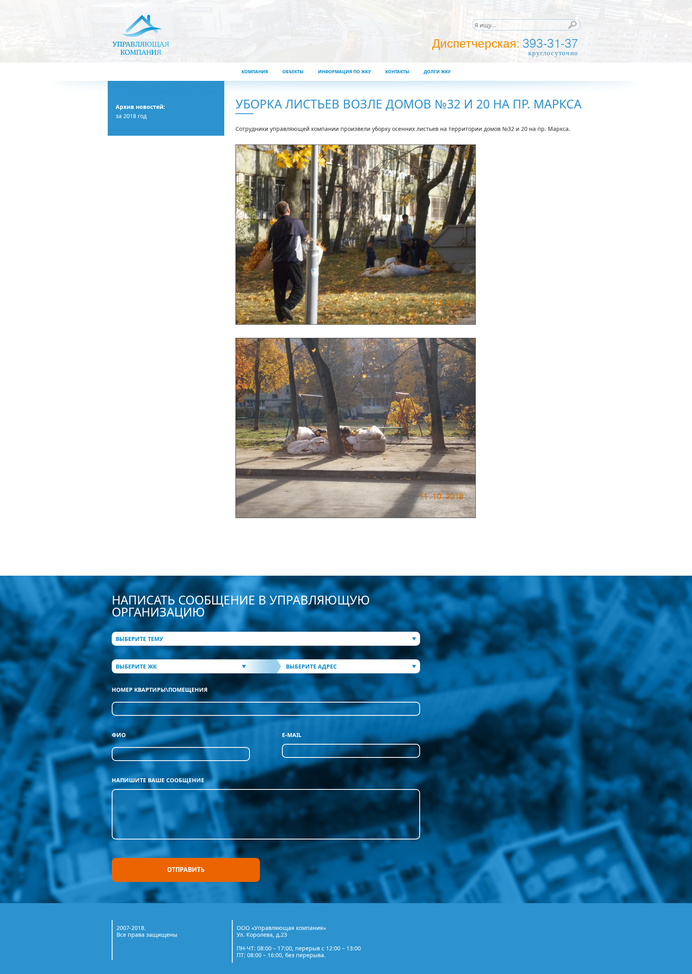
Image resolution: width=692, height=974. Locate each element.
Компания (254, 71)
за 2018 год (131, 116)
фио (119, 735)
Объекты (293, 71)
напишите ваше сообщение (158, 780)
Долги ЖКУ (437, 71)
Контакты (397, 71)
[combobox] (266, 639)
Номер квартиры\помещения (159, 690)
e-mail (292, 735)
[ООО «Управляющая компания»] (179, 34)
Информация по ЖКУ (344, 71)
